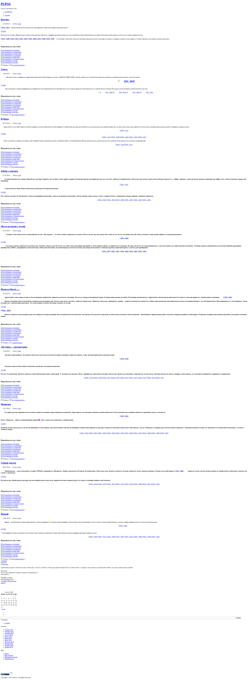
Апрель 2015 (9, 629)
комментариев (11, 657)
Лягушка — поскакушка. (14, 347)
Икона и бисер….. (10, 289)
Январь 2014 (9, 643)
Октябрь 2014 (9, 633)
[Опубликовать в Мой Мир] (10, 57)
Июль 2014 (8, 636)
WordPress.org (9, 659)
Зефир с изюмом (9, 171)
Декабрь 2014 (9, 631)
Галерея (7, 623)
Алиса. (4, 69)
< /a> (10, 672)
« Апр (3, 609)
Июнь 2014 (8, 638)
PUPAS (6, 4)
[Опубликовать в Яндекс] (9, 62)
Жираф (5, 514)
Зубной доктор (8, 463)
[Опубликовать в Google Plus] (11, 54)
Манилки (6, 404)
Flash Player (7, 579)
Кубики (5, 119)
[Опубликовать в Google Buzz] (11, 52)
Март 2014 (8, 640)
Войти (7, 654)
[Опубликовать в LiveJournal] (11, 55)
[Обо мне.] (4, 564)
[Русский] (5, 612)
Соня (19, 24)
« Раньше (4, 561)
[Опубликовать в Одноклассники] (12, 59)
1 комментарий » (17, 343)
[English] (5, 614)
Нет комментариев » (18, 65)
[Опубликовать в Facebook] (10, 50)
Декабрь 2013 (9, 645)
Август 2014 (9, 635)
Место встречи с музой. (13, 226)
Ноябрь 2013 (9, 647)
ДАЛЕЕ (3, 31)
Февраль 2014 (9, 642)
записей (9, 655)
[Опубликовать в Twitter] (9, 61)
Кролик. (5, 19)
